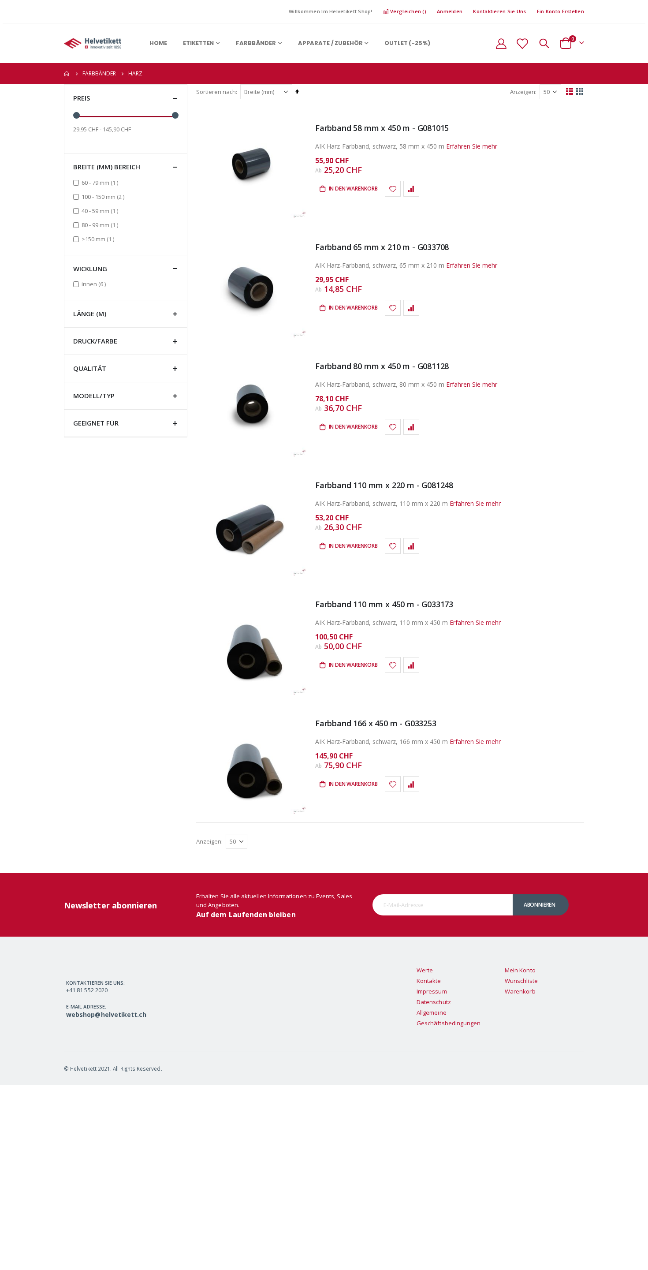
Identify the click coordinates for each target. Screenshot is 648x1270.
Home (67, 73)
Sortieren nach (216, 92)
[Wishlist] (521, 43)
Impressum (432, 991)
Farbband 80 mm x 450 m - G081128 (382, 366)
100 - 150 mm (104, 196)
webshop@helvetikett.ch (106, 1014)
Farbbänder (99, 73)
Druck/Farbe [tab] (95, 340)
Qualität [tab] (89, 368)
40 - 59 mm (101, 210)
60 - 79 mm (101, 182)
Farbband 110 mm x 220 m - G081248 (384, 485)
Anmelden (449, 11)
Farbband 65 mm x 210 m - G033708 (382, 247)
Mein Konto (520, 970)
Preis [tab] (81, 97)
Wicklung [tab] (90, 268)
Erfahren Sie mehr (471, 146)
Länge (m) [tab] (89, 313)
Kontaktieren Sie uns (499, 11)
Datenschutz (434, 1002)
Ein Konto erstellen (560, 11)
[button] (393, 189)
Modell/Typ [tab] (94, 395)
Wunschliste (521, 981)
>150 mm (99, 239)
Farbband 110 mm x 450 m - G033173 (384, 604)
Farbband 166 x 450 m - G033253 (375, 723)
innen (95, 284)
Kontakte (429, 981)
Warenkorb (520, 991)
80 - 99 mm (101, 224)
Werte (425, 970)
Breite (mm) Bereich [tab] (106, 166)
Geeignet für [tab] (96, 422)
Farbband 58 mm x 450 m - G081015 (382, 128)
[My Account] (501, 43)
